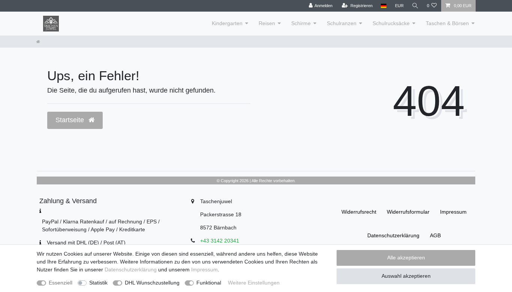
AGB (435, 235)
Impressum (453, 212)
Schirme (301, 23)
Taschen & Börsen (447, 23)
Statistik (98, 283)
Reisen (267, 23)
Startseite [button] (70, 120)
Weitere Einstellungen (254, 283)
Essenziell (60, 283)
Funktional (208, 283)
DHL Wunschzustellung (152, 283)
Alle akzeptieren (406, 258)
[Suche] (415, 6)
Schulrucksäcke (391, 23)
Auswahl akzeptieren (406, 276)
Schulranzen (341, 23)
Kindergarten (227, 23)
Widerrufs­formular (408, 212)
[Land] (384, 6)
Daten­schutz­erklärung (393, 235)
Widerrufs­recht (358, 212)
